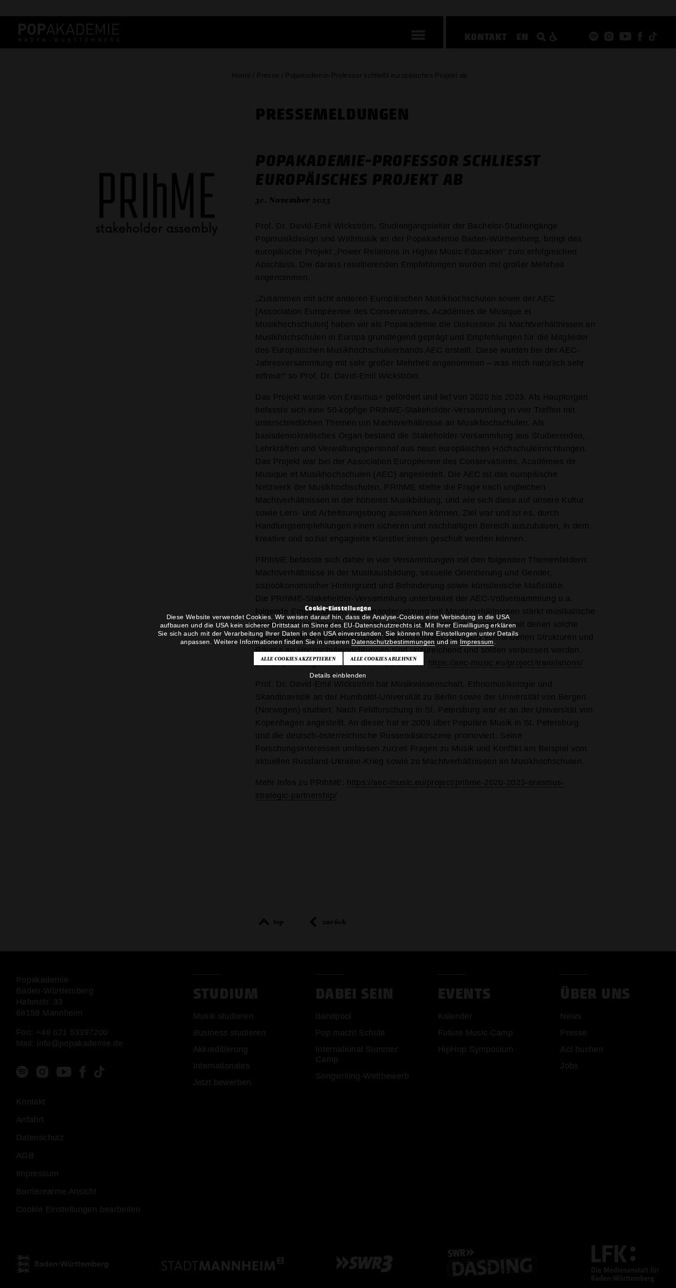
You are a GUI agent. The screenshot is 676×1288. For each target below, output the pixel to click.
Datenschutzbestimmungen (393, 641)
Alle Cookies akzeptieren (298, 659)
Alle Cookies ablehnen (383, 659)
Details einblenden (337, 675)
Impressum (477, 641)
